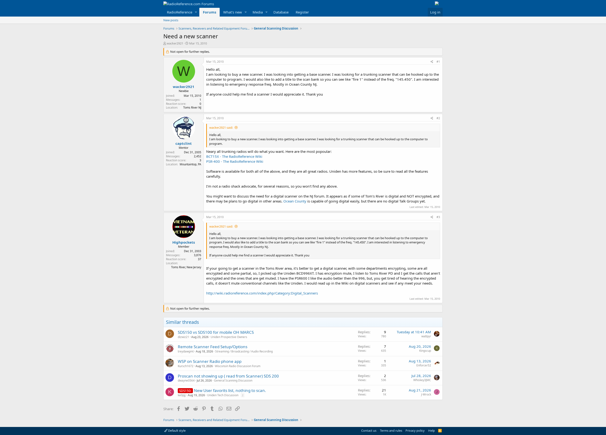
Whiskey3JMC (422, 380)
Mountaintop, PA (190, 164)
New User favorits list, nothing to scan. (230, 390)
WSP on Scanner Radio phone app (209, 361)
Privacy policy (415, 430)
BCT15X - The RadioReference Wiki (234, 156)
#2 (438, 118)
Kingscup (425, 351)
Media (258, 12)
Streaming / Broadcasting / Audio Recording (244, 351)
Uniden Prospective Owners (229, 337)
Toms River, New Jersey (186, 267)
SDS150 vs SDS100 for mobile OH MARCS (216, 332)
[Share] (432, 62)
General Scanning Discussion (233, 380)
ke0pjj (182, 395)
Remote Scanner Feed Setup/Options (212, 346)
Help (431, 430)
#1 (438, 62)
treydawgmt (186, 351)
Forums (209, 12)
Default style (176, 430)
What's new (232, 12)
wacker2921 (175, 43)
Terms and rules (391, 430)
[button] (196, 12)
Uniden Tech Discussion (222, 395)
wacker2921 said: (221, 127)
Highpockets (183, 242)
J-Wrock (426, 394)
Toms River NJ (192, 107)
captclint (183, 143)
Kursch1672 (185, 366)
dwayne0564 (186, 380)
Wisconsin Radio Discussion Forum (237, 366)
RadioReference (179, 12)
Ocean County (294, 201)
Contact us (368, 430)
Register (302, 12)
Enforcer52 (423, 365)
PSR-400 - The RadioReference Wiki (234, 161)
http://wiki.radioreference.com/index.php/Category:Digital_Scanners (262, 293)
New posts (170, 20)
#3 (438, 217)
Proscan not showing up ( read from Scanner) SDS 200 (228, 376)
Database (281, 12)
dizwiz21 (183, 337)
